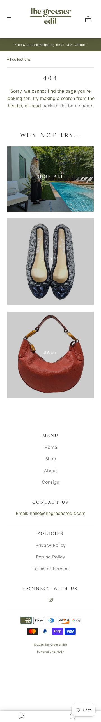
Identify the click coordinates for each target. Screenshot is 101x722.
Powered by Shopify (50, 651)
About (50, 470)
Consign (50, 482)
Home (50, 447)
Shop (50, 459)
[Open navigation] (13, 19)
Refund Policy (50, 557)
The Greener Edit (56, 644)
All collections (19, 59)
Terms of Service (50, 568)
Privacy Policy (51, 545)
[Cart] (88, 19)
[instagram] (50, 599)
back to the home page (67, 105)
